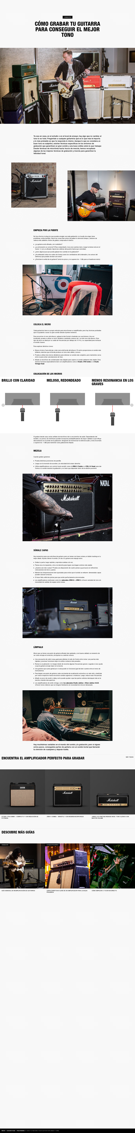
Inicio (3, 1130)
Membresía (106, 4)
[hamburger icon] (130, 9)
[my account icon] (123, 9)
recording (21, 1130)
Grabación (67, 17)
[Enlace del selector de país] (130, 4)
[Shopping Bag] (126, 9)
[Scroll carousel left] (3, 405)
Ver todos (129, 757)
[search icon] (120, 9)
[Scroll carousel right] (131, 405)
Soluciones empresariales (93, 4)
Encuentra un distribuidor (119, 4)
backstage (11, 1130)
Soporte (115, 9)
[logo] (8, 8)
